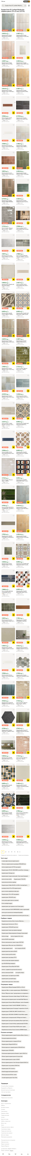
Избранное (15, 1154)
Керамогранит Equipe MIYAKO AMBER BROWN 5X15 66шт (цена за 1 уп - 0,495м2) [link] (7, 201)
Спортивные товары (5, 1129)
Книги (2, 1125)
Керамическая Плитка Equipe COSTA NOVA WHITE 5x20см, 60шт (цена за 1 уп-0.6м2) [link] (8, 146)
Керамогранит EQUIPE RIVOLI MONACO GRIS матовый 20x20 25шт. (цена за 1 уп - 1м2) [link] (8, 813)
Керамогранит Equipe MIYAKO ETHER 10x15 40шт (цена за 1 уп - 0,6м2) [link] (8, 396)
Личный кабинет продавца (7, 1086)
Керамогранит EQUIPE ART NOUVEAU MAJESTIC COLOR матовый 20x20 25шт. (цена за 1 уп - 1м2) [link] (22, 424)
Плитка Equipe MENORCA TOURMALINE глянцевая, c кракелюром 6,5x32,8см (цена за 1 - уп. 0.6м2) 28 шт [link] (8, 508)
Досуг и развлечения (6, 1103)
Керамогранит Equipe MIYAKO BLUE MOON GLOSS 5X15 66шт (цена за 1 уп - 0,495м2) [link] (8, 36)
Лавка (9, 1154)
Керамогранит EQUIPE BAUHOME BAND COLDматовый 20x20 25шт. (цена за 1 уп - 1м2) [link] (8, 786)
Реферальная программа (7, 1097)
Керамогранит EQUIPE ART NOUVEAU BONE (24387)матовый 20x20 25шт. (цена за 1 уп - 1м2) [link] (8, 285)
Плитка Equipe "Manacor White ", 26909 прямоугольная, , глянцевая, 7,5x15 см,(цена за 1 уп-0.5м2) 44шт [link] (8, 480)
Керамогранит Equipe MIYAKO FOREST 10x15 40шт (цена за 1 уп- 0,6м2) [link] (8, 564)
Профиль (28, 1154)
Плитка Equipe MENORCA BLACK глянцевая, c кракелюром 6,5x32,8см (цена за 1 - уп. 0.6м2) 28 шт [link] (22, 813)
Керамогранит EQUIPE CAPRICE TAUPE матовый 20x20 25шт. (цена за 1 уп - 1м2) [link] (8, 648)
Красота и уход (4, 1119)
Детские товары (5, 1135)
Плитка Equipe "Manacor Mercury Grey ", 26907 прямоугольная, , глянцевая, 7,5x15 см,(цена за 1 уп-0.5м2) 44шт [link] (8, 229)
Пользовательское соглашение (8, 1140)
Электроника (4, 1111)
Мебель (3, 1105)
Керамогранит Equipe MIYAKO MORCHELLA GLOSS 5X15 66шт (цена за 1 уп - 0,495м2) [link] (22, 341)
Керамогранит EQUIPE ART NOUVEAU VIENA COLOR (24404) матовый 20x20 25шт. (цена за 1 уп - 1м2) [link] (22, 564)
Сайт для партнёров (5, 1092)
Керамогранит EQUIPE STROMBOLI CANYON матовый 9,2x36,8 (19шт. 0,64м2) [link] (21, 620)
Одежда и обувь (5, 1113)
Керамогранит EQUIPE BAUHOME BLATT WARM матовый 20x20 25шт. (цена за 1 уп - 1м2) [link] (22, 453)
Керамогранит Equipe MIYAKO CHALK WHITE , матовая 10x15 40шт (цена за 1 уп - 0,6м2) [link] (22, 146)
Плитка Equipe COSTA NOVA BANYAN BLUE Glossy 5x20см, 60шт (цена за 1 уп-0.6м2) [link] (8, 453)
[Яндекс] (11, 1150)
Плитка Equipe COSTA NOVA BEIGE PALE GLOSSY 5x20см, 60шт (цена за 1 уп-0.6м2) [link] (22, 229)
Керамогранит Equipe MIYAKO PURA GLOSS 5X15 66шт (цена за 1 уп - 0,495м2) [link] (8, 341)
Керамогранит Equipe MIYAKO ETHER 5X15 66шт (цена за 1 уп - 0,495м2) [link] (22, 508)
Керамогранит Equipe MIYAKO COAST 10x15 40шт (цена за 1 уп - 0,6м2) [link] (8, 369)
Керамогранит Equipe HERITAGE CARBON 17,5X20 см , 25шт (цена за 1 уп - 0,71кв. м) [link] (8, 731)
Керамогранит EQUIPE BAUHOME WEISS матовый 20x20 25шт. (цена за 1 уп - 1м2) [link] (22, 842)
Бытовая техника (5, 1107)
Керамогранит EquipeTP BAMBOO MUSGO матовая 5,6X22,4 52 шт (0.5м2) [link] (22, 731)
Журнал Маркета (5, 1146)
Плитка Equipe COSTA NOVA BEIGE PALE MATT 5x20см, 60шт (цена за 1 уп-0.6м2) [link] (22, 285)
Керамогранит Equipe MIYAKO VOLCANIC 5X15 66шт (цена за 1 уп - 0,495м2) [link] (21, 118)
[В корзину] (13, 30)
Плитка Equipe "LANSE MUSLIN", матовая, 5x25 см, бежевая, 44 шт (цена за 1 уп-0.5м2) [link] (8, 424)
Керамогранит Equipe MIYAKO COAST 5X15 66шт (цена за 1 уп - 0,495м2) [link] (8, 91)
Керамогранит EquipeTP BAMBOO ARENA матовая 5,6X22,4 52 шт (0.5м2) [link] (22, 648)
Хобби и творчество (5, 1121)
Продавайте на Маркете (6, 1088)
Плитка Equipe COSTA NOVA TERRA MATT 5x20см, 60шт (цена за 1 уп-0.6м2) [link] (7, 118)
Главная (3, 1154)
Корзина (22, 1154)
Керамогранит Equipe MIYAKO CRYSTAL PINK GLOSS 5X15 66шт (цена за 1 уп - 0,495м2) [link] (8, 63)
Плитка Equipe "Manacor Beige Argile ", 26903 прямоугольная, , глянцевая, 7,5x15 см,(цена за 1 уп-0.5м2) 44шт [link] (22, 703)
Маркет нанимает (5, 1144)
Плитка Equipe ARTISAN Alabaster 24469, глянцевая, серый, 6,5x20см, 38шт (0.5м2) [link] (22, 256)
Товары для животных (6, 1131)
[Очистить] (25, 5)
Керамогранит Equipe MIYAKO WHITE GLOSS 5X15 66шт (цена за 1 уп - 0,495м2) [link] (22, 36)
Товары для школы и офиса (7, 1127)
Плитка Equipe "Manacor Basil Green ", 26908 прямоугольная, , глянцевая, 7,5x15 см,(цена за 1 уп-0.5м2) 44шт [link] (22, 369)
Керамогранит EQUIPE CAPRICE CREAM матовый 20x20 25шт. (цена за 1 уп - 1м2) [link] (22, 786)
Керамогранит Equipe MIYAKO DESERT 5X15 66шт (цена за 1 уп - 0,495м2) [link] (22, 537)
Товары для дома (5, 1115)
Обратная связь (4, 1142)
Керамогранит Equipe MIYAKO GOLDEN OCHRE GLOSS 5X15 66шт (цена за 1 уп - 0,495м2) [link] (22, 91)
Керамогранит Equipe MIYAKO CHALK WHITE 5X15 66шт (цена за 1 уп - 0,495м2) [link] (22, 63)
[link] (10, 861)
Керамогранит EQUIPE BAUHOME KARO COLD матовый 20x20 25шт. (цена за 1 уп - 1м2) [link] (22, 592)
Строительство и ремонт (6, 1133)
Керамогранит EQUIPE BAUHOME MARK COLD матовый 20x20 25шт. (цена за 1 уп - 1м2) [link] (8, 758)
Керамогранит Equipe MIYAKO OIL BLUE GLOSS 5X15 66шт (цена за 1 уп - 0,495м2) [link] (22, 201)
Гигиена (3, 1109)
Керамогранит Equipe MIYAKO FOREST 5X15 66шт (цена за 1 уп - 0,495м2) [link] (22, 173)
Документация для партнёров (8, 1090)
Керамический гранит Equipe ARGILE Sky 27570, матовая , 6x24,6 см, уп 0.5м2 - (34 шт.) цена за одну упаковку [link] (22, 396)
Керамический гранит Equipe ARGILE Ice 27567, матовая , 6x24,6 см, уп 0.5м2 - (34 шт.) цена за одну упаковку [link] (7, 842)
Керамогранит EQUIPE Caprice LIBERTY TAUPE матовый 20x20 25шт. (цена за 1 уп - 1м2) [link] (8, 314)
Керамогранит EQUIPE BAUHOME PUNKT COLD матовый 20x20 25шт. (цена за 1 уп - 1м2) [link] (22, 480)
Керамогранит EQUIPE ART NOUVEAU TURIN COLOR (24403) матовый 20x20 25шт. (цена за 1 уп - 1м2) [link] (22, 314)
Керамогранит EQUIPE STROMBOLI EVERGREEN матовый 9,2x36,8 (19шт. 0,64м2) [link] (7, 537)
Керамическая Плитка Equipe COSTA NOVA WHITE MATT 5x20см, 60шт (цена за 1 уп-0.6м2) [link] (8, 676)
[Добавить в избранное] (13, 15)
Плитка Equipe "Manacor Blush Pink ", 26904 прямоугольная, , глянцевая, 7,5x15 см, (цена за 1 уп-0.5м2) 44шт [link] (22, 758)
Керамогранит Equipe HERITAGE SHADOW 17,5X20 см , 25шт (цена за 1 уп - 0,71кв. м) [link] (22, 676)
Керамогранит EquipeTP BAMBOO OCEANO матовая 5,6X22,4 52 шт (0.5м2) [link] (8, 703)
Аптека (2, 1117)
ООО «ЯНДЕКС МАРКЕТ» (10, 1148)
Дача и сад (3, 1123)
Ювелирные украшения (6, 1137)
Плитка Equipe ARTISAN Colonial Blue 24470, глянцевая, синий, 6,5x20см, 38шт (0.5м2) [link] (7, 592)
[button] (29, 6)
